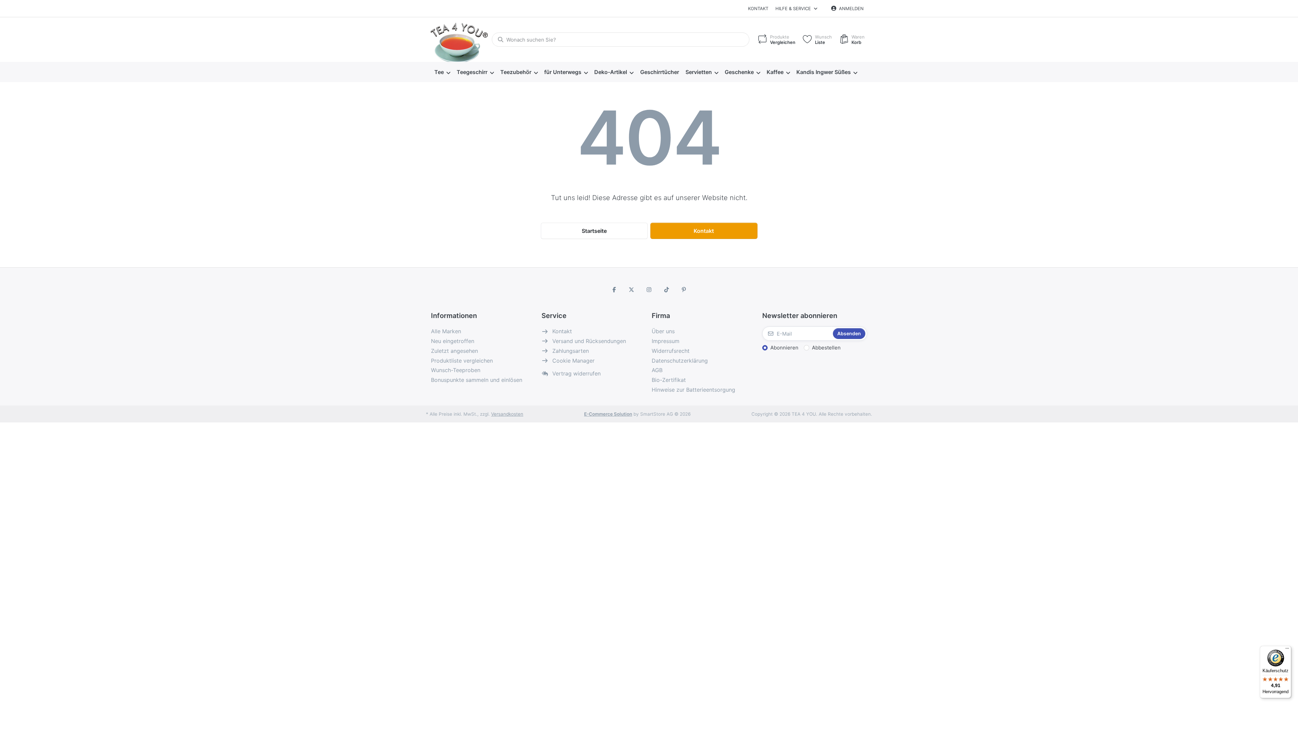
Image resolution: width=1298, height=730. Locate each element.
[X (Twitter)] (631, 289)
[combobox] (620, 39)
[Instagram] (649, 289)
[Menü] (1287, 650)
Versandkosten (507, 414)
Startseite (594, 230)
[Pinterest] (683, 289)
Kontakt (758, 8)
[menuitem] (442, 72)
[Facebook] (614, 289)
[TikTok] (666, 289)
